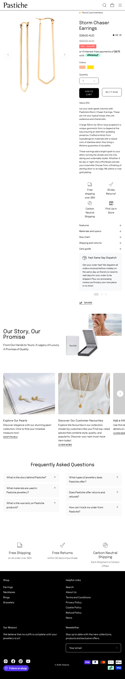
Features (84, 225)
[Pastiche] (15, 5)
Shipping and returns (90, 243)
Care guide (85, 249)
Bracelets (8, 602)
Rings (6, 597)
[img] (117, 35)
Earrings (8, 587)
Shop (6, 580)
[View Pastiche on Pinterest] (20, 661)
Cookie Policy (73, 607)
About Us (71, 592)
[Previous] (8, 54)
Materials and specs (90, 231)
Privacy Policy (74, 602)
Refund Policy (74, 612)
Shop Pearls (10, 437)
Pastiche (65, 665)
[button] (104, 5)
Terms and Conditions (78, 597)
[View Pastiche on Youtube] (28, 661)
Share (88, 302)
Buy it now (112, 92)
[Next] (64, 54)
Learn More (65, 444)
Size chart (84, 237)
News (69, 617)
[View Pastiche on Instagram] (5, 661)
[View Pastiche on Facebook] (13, 661)
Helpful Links (73, 580)
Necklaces (9, 592)
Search (70, 587)
